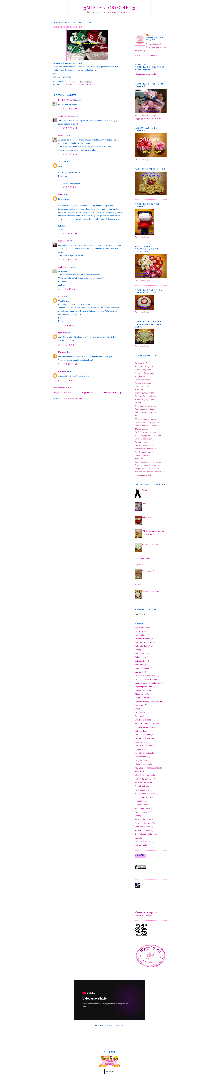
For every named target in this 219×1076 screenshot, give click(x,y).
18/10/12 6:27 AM (67, 154)
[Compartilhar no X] (86, 82)
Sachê (137, 815)
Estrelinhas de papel (143, 719)
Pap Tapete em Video (143, 778)
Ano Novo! (138, 584)
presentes (138, 800)
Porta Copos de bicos (143, 789)
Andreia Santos (64, 266)
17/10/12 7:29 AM (67, 108)
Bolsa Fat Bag (140, 660)
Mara (60, 296)
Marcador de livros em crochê (147, 767)
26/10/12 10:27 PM (68, 259)
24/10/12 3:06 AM (67, 233)
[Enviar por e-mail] (81, 82)
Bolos (137, 649)
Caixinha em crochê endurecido (148, 682)
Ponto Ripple (140, 786)
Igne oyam (62, 332)
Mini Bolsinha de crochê (145, 775)
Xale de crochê (141, 845)
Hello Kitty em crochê (144, 745)
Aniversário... (147, 517)
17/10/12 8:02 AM (67, 128)
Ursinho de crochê (142, 841)
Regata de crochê (142, 811)
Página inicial (88, 392)
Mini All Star (140, 771)
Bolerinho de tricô (142, 645)
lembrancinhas (141, 756)
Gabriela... (62, 135)
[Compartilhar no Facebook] (88, 82)
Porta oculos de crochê (144, 797)
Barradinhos (140, 634)
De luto (145, 490)
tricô (137, 837)
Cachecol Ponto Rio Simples (147, 679)
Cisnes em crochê (142, 694)
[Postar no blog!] (83, 82)
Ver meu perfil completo (146, 55)
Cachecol (138, 671)
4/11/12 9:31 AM (67, 325)
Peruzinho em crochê (143, 782)
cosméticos (139, 705)
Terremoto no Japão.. (141, 557)
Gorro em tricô (141, 741)
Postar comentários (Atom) (71, 398)
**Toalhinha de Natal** (151, 591)
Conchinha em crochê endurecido (148, 701)
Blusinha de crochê (143, 638)
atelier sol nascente (66, 115)
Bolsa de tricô (140, 657)
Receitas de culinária (143, 808)
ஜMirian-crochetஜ (109, 7)
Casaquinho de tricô (143, 690)
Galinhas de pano (142, 730)
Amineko (139, 631)
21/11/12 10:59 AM (68, 364)
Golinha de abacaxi (143, 738)
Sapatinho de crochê (86, 85)
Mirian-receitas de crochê (145, 73)
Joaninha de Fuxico (143, 752)
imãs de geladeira (142, 749)
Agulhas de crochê (142, 627)
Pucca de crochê (141, 804)
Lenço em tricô (141, 760)
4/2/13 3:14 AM (66, 380)
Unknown (62, 352)
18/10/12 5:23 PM (67, 187)
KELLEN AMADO (66, 99)
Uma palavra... (139, 564)
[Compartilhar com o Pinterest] (90, 82)
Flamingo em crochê (143, 727)
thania (60, 194)
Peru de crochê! (148, 570)
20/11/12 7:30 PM (67, 344)
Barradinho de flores (150, 544)
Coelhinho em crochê (143, 697)
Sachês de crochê (142, 819)
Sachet (144, 503)
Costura (138, 708)
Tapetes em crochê (142, 830)
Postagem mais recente (61, 392)
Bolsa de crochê (141, 653)
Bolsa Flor (139, 664)
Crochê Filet (140, 712)
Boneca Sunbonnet (142, 668)
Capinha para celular (143, 686)
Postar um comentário (61, 387)
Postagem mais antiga (113, 392)
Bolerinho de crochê (143, 642)
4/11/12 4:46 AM (67, 289)
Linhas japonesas (142, 764)
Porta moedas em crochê (145, 793)
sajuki (60, 161)
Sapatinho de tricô (142, 826)
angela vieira (63, 240)
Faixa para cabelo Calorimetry (147, 723)
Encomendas (70, 85)
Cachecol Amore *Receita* (146, 675)
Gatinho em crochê (143, 734)
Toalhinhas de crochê (143, 834)
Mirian (151, 35)
